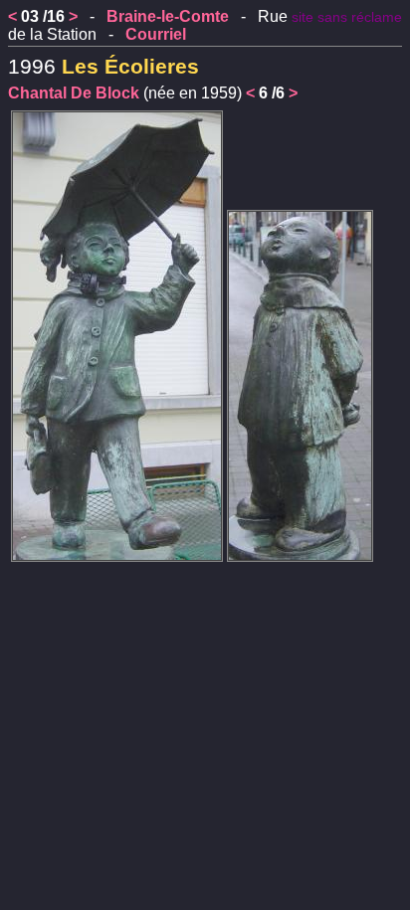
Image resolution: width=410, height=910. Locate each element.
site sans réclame (347, 17)
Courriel (155, 34)
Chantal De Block (73, 93)
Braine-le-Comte (167, 16)
